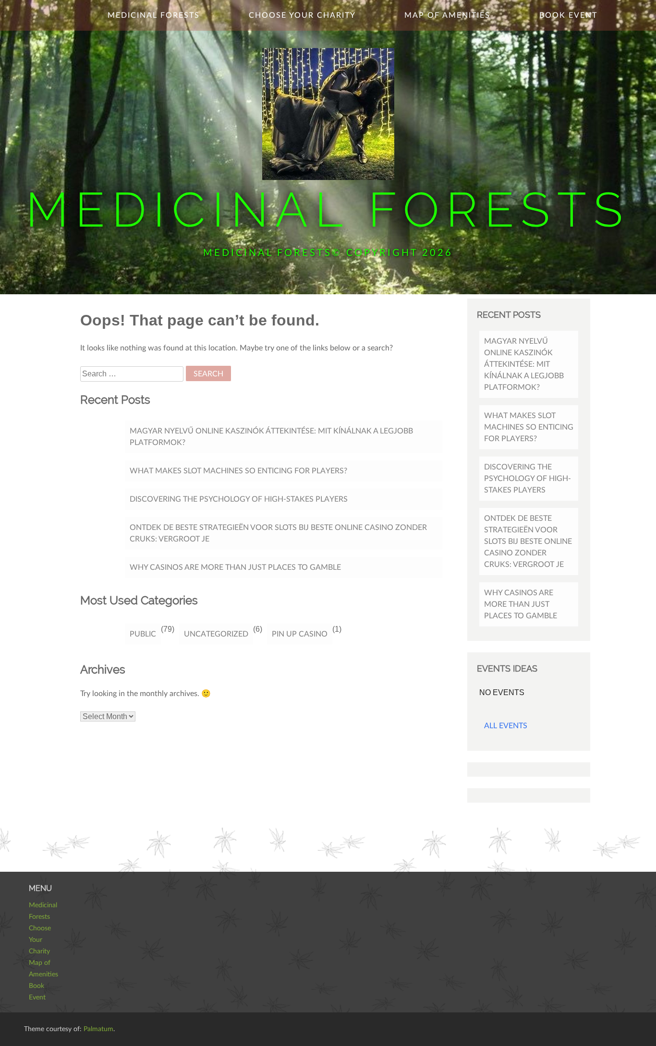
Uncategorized (216, 634)
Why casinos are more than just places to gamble (235, 567)
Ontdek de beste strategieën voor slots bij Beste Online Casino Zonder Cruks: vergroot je (278, 533)
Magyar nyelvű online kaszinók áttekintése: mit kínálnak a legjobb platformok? (271, 436)
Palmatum (98, 1029)
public (143, 634)
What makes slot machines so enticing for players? (238, 471)
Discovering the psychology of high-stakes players (239, 499)
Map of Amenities (447, 15)
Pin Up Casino (300, 634)
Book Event (568, 15)
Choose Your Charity (302, 15)
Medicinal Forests (328, 209)
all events (505, 726)
